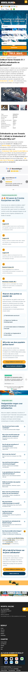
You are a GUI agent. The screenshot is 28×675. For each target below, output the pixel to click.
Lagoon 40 (5, 252)
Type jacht (4, 40)
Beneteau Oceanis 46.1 (9, 281)
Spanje (15, 151)
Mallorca (24, 151)
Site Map (18, 670)
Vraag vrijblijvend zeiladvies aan (14, 361)
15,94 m (9, 120)
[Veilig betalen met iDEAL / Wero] (11, 9)
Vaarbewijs (3, 635)
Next (23, 94)
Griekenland (3, 81)
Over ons (2, 630)
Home (2, 628)
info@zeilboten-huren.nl (6, 610)
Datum (3, 35)
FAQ (1, 649)
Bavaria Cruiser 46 (8, 267)
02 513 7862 (12, 6)
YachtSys (16, 668)
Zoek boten (14, 47)
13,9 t (8, 125)
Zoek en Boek (4, 642)
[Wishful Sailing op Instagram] (16, 658)
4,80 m (8, 121)
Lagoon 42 (5, 224)
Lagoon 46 (5, 238)
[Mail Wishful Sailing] (17, 6)
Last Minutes (3, 643)
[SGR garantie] (3, 9)
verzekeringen (6, 543)
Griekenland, (5, 151)
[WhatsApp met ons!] (14, 9)
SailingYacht (10, 114)
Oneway (2, 645)
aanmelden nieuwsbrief (9, 655)
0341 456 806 (5, 6)
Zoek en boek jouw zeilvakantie (14, 366)
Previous (4, 94)
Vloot (2, 647)
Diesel (8, 128)
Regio (3, 29)
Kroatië (11, 81)
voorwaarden (9, 541)
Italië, (11, 151)
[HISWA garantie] (7, 9)
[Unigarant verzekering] (11, 662)
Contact (2, 631)
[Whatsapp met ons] (21, 658)
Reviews (2, 633)
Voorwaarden (11, 670)
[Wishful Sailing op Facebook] (6, 658)
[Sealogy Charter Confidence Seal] (6, 662)
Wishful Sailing (6, 145)
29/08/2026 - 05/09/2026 (8, 37)
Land (2, 23)
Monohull (9, 117)
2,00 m (8, 123)
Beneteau (3, 57)
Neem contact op (14, 573)
